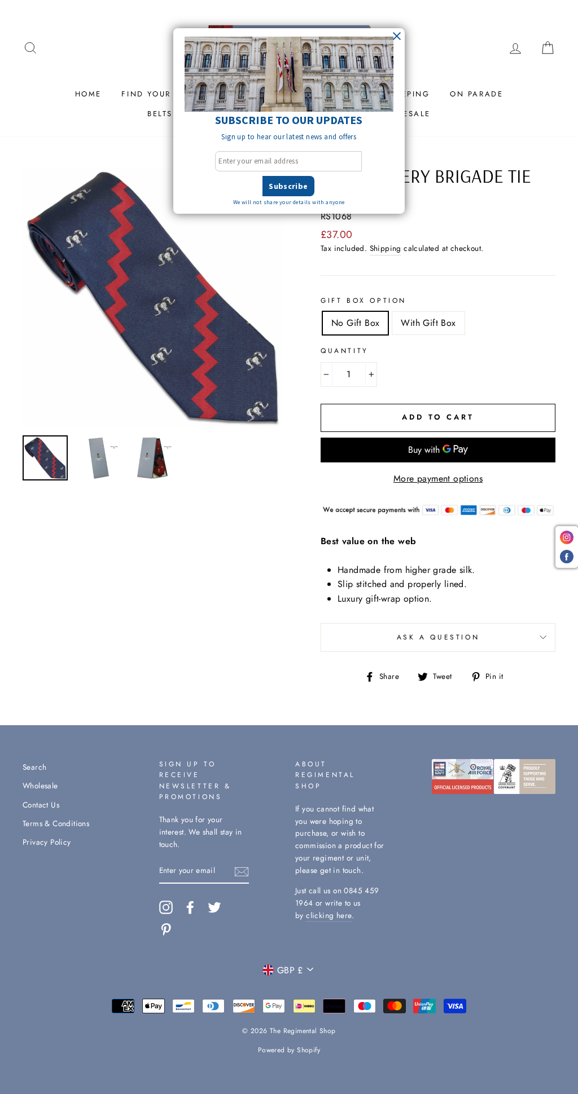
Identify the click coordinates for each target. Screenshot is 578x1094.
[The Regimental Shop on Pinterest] (166, 929)
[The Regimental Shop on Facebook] (190, 907)
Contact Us (41, 804)
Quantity (345, 351)
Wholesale (40, 785)
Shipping (385, 248)
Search (34, 767)
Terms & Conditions (56, 823)
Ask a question (438, 637)
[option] (153, 297)
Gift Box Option (363, 300)
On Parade (476, 94)
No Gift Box (355, 322)
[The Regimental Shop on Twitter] (214, 907)
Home (88, 94)
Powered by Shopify (289, 1050)
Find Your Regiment (171, 94)
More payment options (438, 478)
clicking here (329, 915)
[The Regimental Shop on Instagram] (166, 907)
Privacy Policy (47, 842)
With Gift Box (428, 322)
